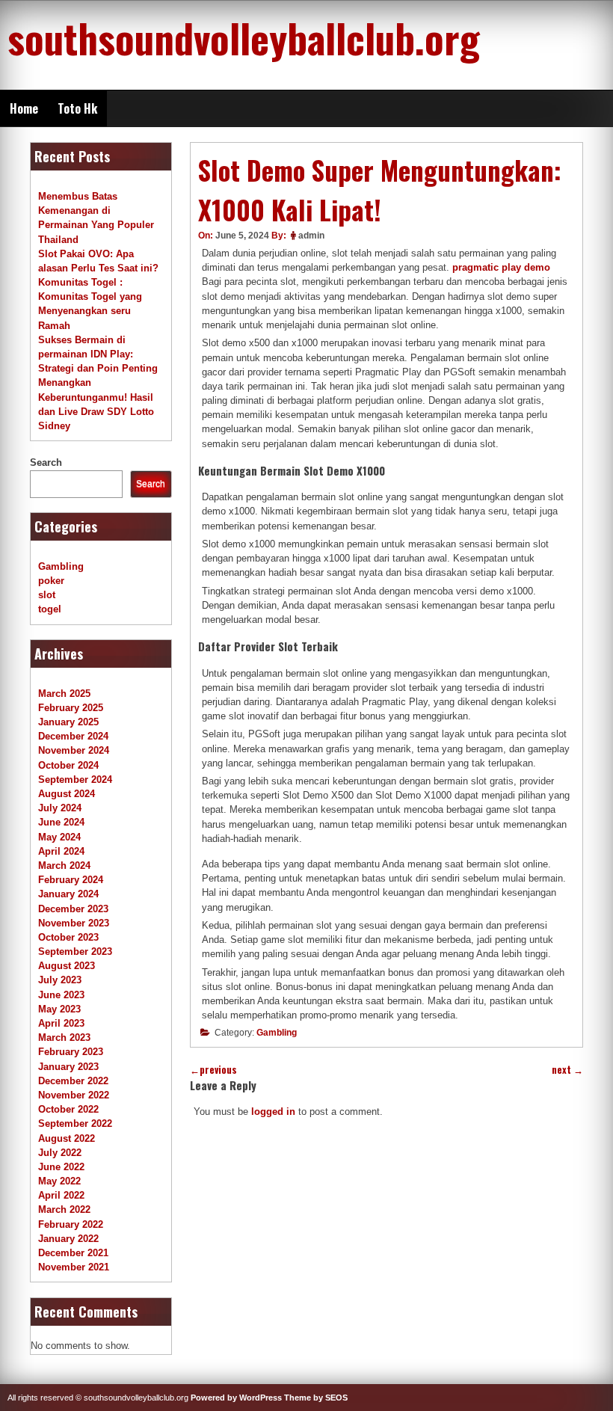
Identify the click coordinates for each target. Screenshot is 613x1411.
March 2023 (64, 1037)
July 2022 (59, 1152)
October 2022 (68, 1109)
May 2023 (59, 1009)
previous (213, 1070)
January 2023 (68, 1066)
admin (311, 235)
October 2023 (68, 937)
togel (49, 609)
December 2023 (73, 908)
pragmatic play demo (501, 267)
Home (24, 108)
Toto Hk (77, 108)
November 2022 (73, 1095)
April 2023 (61, 1023)
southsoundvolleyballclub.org (243, 37)
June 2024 (61, 822)
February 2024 (70, 879)
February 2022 (70, 1224)
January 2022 (68, 1238)
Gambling (276, 1032)
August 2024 (66, 793)
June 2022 (61, 1166)
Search (46, 462)
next (567, 1070)
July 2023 (59, 980)
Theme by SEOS (316, 1397)
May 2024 (59, 837)
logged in (273, 1111)
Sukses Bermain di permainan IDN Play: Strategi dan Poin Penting (98, 354)
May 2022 (59, 1181)
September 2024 (75, 779)
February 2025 (70, 707)
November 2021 (73, 1267)
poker (51, 580)
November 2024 (73, 750)
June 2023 (61, 994)
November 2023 (73, 923)
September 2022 (75, 1123)
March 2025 (64, 693)
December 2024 (73, 736)
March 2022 (64, 1209)
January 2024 (68, 894)
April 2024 (61, 851)
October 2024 (68, 765)
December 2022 (73, 1080)
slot (46, 594)
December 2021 (73, 1252)
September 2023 (75, 951)
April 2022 (61, 1195)
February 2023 (70, 1051)
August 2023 (66, 965)
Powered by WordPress (236, 1397)
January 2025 (68, 722)
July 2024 (59, 808)
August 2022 (66, 1138)
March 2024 (64, 865)
